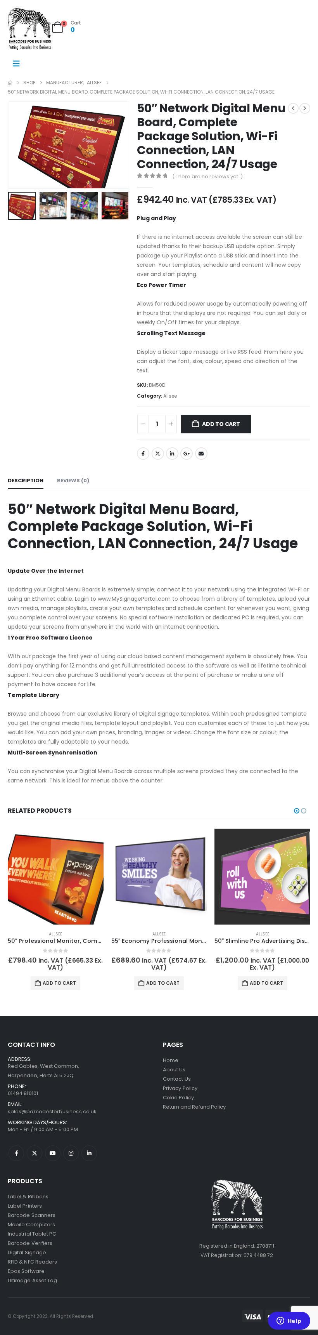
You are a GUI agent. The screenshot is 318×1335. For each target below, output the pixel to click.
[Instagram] (71, 1153)
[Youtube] (52, 1153)
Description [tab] (25, 480)
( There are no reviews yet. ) (207, 176)
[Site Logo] (29, 29)
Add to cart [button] (59, 983)
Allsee (170, 396)
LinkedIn (172, 453)
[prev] (293, 108)
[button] (17, 145)
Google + (186, 453)
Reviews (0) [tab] (73, 480)
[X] (34, 1153)
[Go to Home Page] (10, 82)
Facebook (143, 453)
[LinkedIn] (89, 1153)
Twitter (158, 453)
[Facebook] (16, 1153)
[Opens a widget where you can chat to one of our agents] (289, 1321)
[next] (304, 108)
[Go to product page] (56, 877)
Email (201, 453)
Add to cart (221, 424)
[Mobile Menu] (16, 63)
